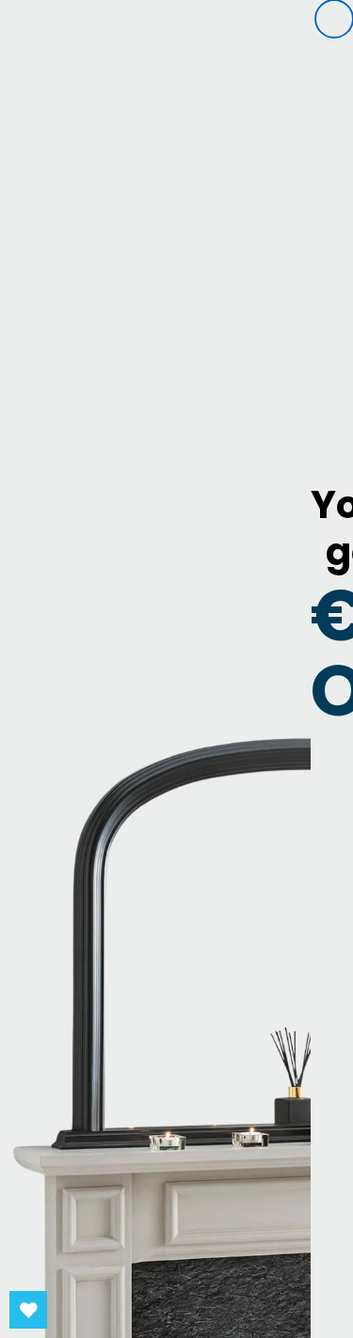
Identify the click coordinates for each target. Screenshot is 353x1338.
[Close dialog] (334, 19)
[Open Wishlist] (28, 1310)
